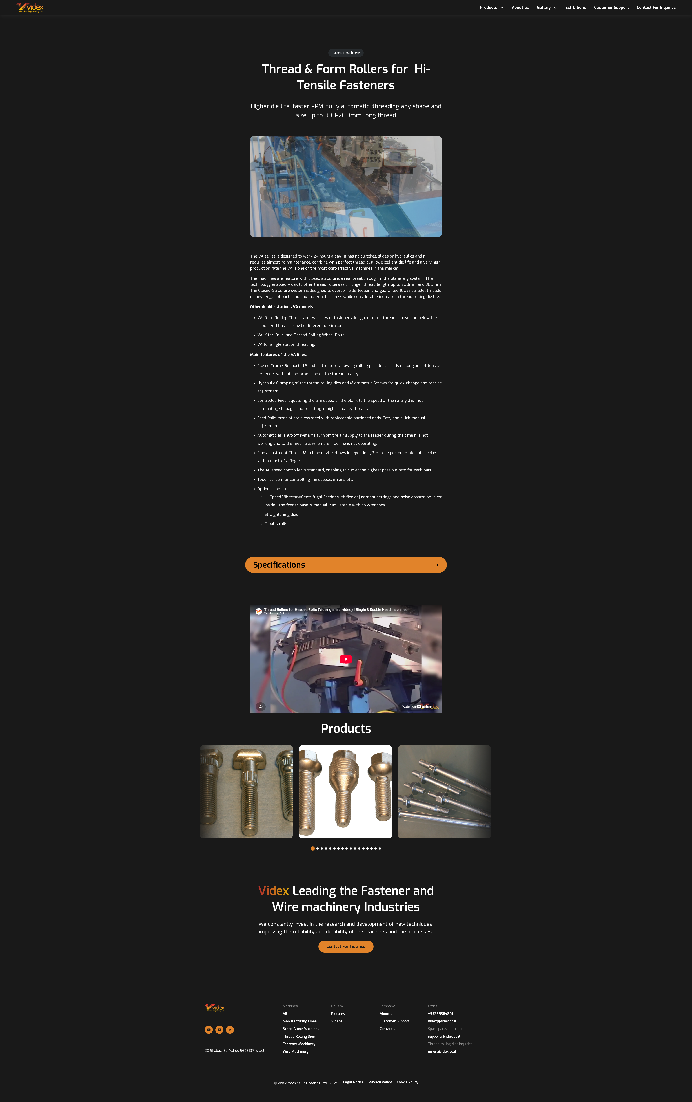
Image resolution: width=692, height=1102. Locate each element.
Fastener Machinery (299, 1044)
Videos (336, 1021)
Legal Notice (353, 1083)
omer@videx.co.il (442, 1051)
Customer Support (611, 8)
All (285, 1014)
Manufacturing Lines (300, 1021)
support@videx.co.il (444, 1036)
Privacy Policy (380, 1083)
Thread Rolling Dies (299, 1036)
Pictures (338, 1014)
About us (520, 8)
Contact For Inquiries (656, 8)
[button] (492, 8)
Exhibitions (575, 8)
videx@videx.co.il (442, 1021)
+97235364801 (440, 1014)
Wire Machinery (296, 1051)
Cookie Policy (407, 1083)
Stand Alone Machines (301, 1028)
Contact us (388, 1029)
